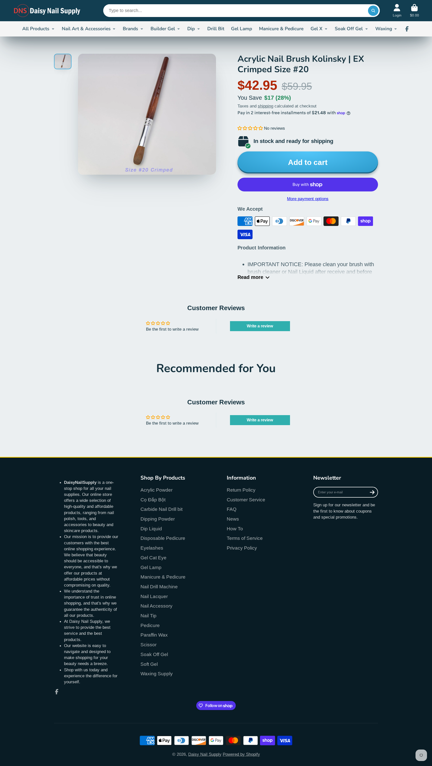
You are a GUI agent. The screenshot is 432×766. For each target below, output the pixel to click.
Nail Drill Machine (159, 586)
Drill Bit (215, 28)
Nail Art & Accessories (86, 28)
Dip (191, 28)
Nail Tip (148, 615)
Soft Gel (149, 664)
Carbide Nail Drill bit (161, 509)
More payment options (307, 198)
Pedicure (150, 625)
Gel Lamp (241, 28)
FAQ (231, 509)
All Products (35, 28)
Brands (130, 28)
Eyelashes (151, 548)
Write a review (260, 326)
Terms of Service (245, 538)
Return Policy (241, 490)
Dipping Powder (157, 519)
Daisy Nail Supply (205, 754)
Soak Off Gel (349, 28)
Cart (414, 10)
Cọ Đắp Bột (153, 499)
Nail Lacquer (154, 596)
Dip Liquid (151, 528)
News (233, 519)
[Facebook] (407, 29)
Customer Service (246, 499)
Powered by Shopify (241, 754)
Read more (250, 277)
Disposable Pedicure (162, 538)
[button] (250, 128)
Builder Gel (162, 28)
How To (235, 528)
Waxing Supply (156, 673)
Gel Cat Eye (153, 557)
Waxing (383, 28)
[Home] (47, 10)
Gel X (316, 28)
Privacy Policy (242, 548)
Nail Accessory (156, 606)
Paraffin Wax (154, 635)
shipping (265, 105)
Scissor (148, 644)
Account (397, 10)
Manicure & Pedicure (281, 28)
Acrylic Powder (156, 490)
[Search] (373, 10)
